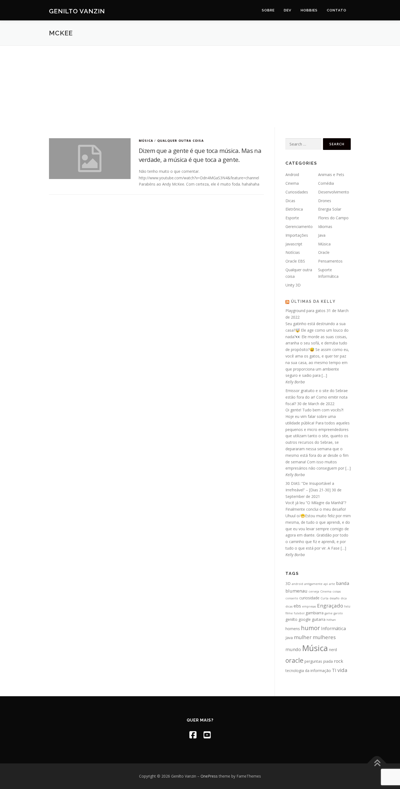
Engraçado (330, 605)
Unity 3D (293, 285)
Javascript (293, 243)
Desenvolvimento (333, 192)
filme (289, 613)
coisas (337, 591)
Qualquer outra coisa (180, 140)
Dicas (290, 200)
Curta (324, 598)
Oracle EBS (295, 261)
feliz (347, 606)
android (297, 584)
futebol (299, 613)
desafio (335, 598)
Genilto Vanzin (77, 11)
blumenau (296, 591)
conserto (291, 598)
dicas (289, 606)
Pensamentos (330, 261)
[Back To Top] (377, 763)
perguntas (313, 661)
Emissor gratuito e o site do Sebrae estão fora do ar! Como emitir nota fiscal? (316, 397)
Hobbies (309, 10)
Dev (287, 10)
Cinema (292, 183)
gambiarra (315, 612)
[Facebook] (192, 734)
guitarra (318, 619)
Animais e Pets (331, 174)
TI (334, 670)
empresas (309, 606)
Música (146, 140)
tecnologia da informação (308, 670)
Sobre (268, 10)
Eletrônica (294, 209)
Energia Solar (329, 209)
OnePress (209, 776)
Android (292, 174)
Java (321, 235)
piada (328, 661)
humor (310, 628)
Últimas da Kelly (313, 301)
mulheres (324, 637)
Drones (324, 200)
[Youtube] (207, 734)
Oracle (324, 252)
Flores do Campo (333, 217)
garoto (338, 613)
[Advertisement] (200, 86)
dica (344, 598)
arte (332, 584)
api (326, 584)
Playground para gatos (305, 310)
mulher (303, 637)
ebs (297, 606)
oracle (294, 660)
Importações (296, 235)
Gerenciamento (299, 226)
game (329, 613)
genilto (291, 619)
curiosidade (309, 597)
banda (342, 583)
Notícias (292, 252)
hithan (331, 620)
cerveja (314, 591)
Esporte (292, 217)
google (305, 619)
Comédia (326, 183)
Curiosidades (296, 192)
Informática (333, 628)
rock (338, 661)
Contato (336, 10)
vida (342, 670)
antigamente (313, 584)
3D (288, 583)
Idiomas (325, 226)
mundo (293, 649)
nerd (333, 649)
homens (292, 628)
